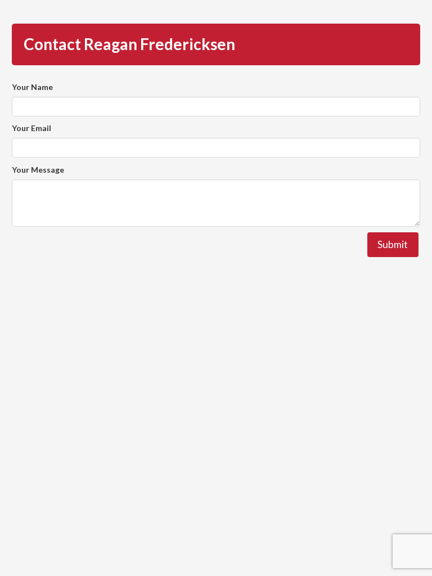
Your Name (32, 87)
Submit (392, 244)
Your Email (31, 128)
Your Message (38, 169)
